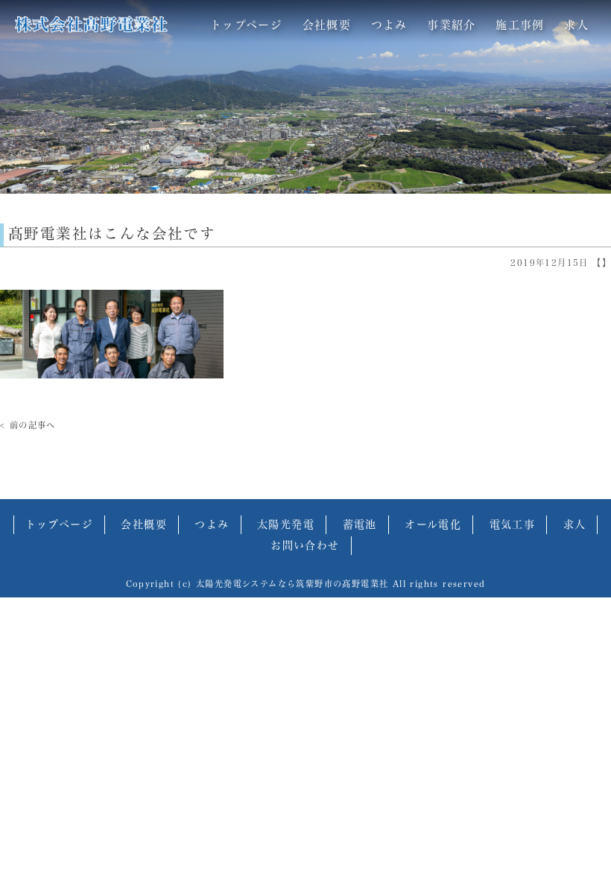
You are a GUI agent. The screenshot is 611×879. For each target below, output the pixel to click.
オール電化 (433, 524)
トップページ (246, 25)
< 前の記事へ (28, 425)
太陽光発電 (285, 524)
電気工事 (513, 524)
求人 (576, 25)
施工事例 (520, 25)
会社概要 (327, 25)
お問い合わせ (304, 545)
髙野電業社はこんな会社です (111, 233)
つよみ (389, 25)
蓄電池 (360, 524)
